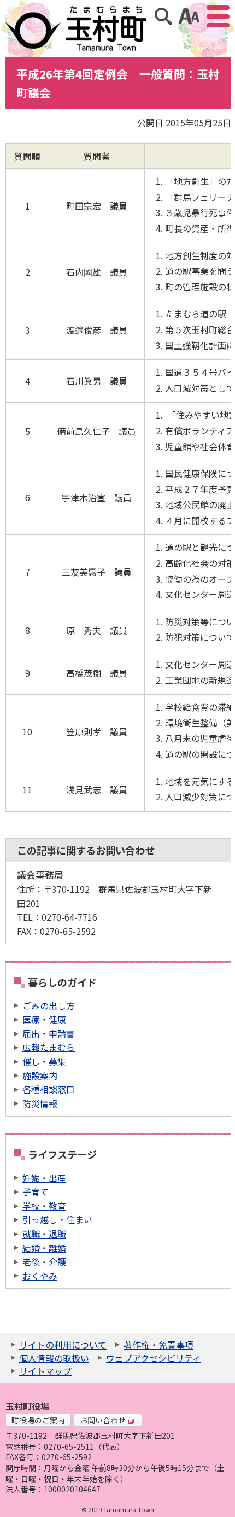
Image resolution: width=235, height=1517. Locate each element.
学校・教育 (44, 1205)
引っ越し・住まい (57, 1219)
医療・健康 (44, 1019)
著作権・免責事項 (158, 1344)
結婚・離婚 (44, 1247)
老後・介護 (44, 1261)
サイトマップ (45, 1370)
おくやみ (39, 1275)
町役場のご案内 (38, 1420)
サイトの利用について (63, 1344)
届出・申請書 (48, 1033)
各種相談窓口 (48, 1089)
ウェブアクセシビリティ (153, 1357)
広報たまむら (48, 1047)
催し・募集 (44, 1061)
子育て (35, 1191)
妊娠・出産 (44, 1177)
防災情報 (39, 1103)
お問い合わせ (103, 1420)
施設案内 (39, 1075)
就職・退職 (44, 1233)
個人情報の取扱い (54, 1357)
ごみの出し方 (48, 1005)
